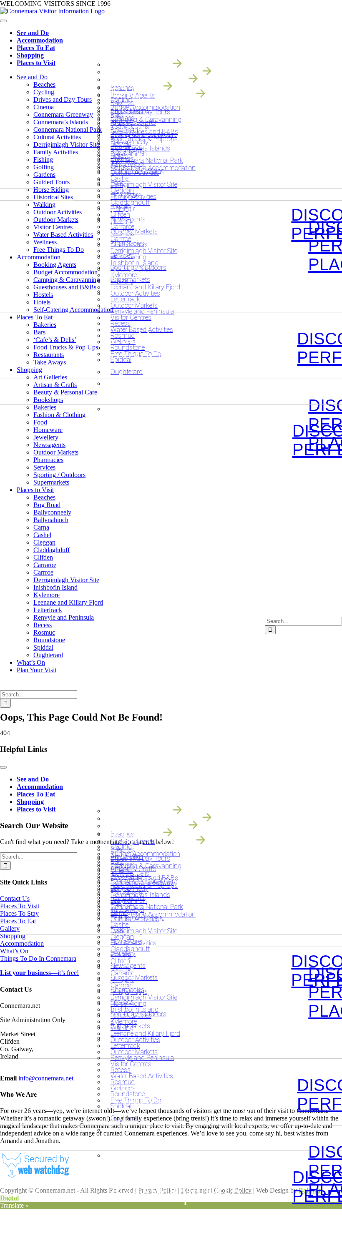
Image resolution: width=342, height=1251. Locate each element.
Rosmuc (123, 335)
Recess (121, 323)
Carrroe (121, 239)
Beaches (122, 118)
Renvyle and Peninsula (142, 311)
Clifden (120, 215)
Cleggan (122, 190)
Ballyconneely (129, 142)
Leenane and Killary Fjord (145, 287)
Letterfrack (125, 299)
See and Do (33, 32)
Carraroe (122, 227)
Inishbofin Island (134, 263)
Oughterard (127, 372)
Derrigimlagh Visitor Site (144, 251)
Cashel (120, 178)
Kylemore (124, 275)
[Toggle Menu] (3, 21)
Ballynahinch (129, 154)
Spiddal (121, 360)
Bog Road (124, 130)
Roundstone (128, 348)
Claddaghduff (130, 202)
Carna (119, 166)
